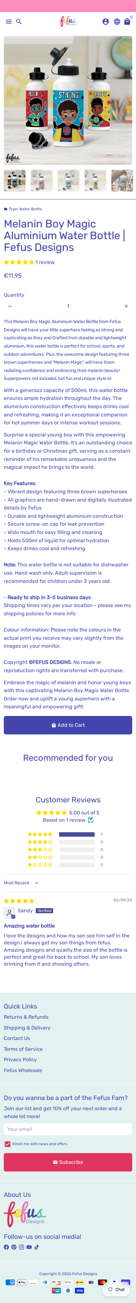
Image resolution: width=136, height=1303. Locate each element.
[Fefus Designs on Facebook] (6, 1247)
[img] (19, 901)
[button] (19, 262)
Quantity (14, 295)
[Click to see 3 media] (68, 181)
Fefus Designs (84, 1274)
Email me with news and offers (40, 1144)
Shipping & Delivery (27, 1028)
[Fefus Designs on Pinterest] (13, 1247)
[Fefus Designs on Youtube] (29, 1247)
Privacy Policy (20, 1060)
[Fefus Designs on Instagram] (21, 1247)
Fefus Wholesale (23, 1070)
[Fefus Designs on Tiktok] (36, 1247)
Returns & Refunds (26, 1017)
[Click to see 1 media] (15, 181)
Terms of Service (23, 1049)
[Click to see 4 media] (95, 181)
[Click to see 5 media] (122, 181)
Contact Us (17, 1038)
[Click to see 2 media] (42, 181)
